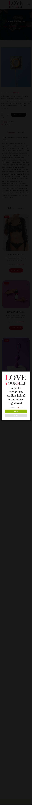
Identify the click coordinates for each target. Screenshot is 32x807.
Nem (16, 416)
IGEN (16, 411)
